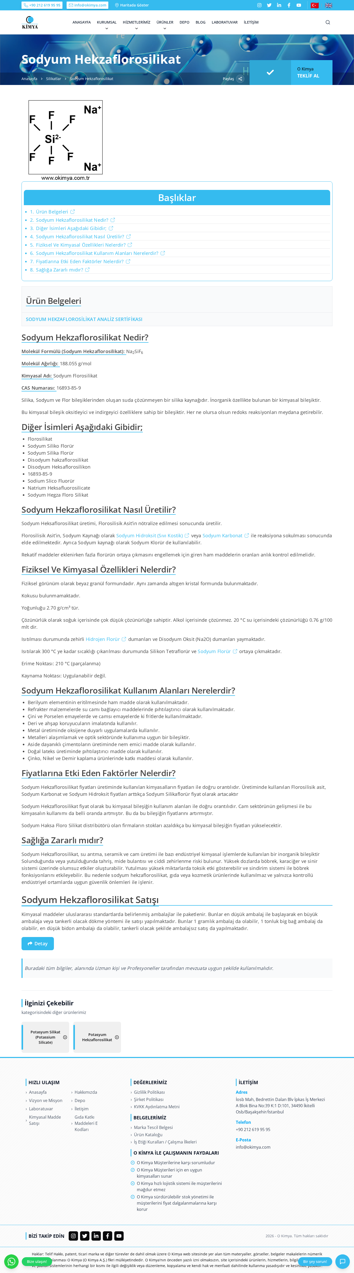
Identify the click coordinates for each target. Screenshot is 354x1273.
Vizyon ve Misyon (44, 1100)
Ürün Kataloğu (146, 1135)
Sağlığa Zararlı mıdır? (56, 270)
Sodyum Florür (214, 651)
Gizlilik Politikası (148, 1092)
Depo (184, 22)
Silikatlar (53, 78)
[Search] (327, 22)
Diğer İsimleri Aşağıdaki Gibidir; (68, 228)
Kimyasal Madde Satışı (43, 1120)
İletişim (251, 22)
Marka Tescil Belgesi (152, 1127)
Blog (201, 22)
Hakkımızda (84, 1092)
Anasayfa (82, 22)
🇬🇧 (328, 5)
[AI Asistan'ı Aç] (342, 1261)
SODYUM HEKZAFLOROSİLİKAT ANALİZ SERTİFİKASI (84, 319)
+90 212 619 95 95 (44, 5)
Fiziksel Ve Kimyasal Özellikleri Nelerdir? (78, 245)
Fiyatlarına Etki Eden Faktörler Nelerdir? (77, 261)
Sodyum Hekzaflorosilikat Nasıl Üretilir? (77, 236)
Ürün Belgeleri (49, 212)
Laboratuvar (225, 22)
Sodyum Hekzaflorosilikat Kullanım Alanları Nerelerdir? (94, 253)
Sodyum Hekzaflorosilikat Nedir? (69, 220)
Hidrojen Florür (103, 639)
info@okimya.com (90, 5)
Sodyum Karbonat (223, 535)
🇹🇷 (314, 5)
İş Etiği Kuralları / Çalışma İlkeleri (164, 1142)
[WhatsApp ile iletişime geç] (11, 1261)
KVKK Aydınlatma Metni (155, 1107)
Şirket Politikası (147, 1099)
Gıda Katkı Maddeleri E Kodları (84, 1123)
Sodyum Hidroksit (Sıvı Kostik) (149, 535)
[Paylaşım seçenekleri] (240, 79)
